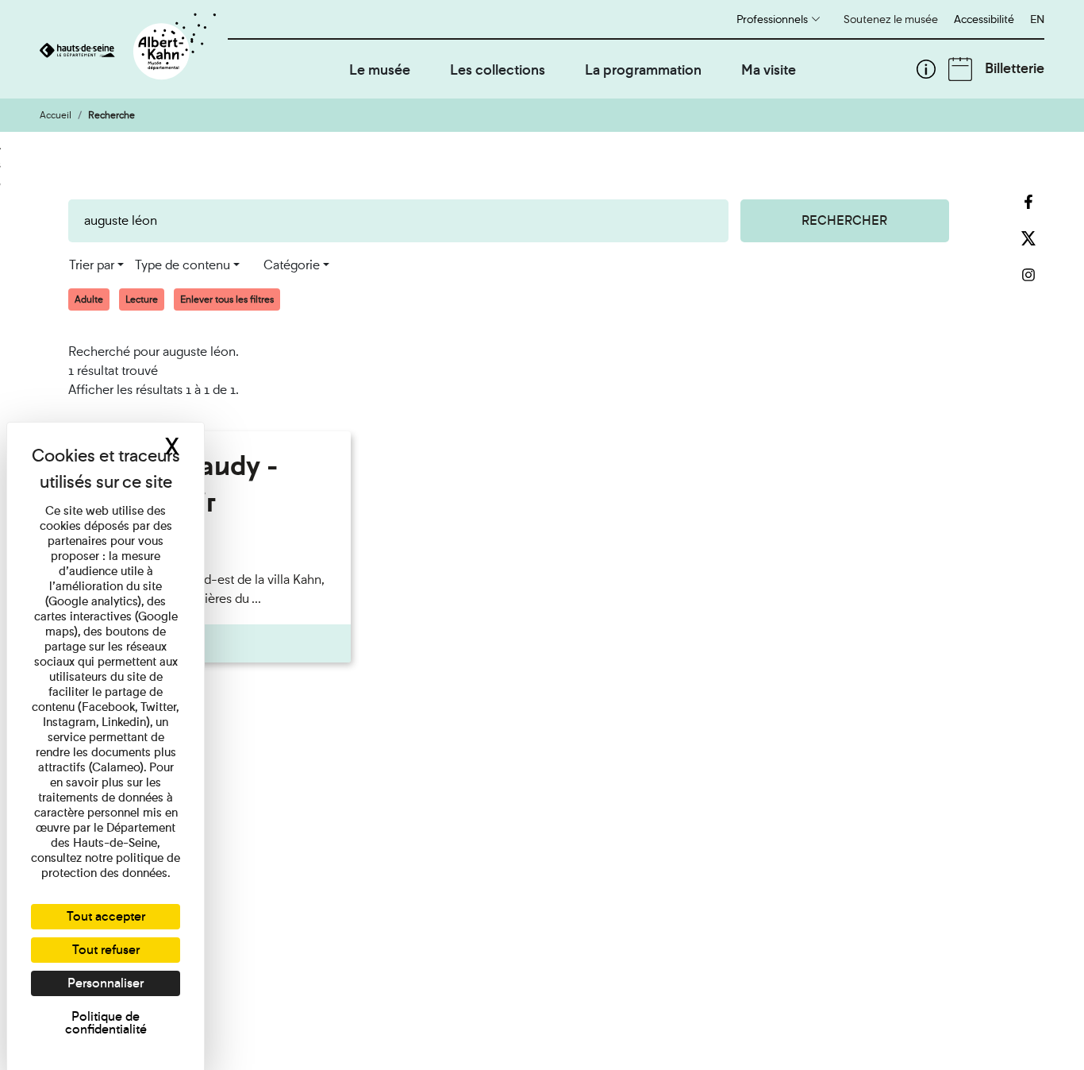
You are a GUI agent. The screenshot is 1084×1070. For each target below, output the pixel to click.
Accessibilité (984, 19)
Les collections (497, 69)
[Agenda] (960, 69)
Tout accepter (106, 916)
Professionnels (772, 19)
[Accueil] (134, 49)
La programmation (643, 69)
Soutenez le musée (891, 19)
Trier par (91, 265)
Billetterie (1014, 68)
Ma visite (768, 69)
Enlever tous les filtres (227, 299)
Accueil (55, 115)
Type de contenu (182, 265)
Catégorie (291, 265)
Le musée (379, 69)
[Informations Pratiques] (926, 69)
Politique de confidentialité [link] (106, 1022)
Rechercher (844, 220)
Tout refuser (106, 949)
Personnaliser (105, 983)
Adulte (89, 299)
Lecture (141, 299)
